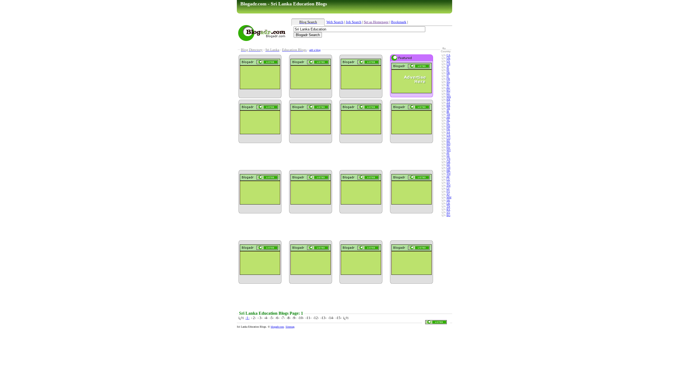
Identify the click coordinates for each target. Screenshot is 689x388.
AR (448, 117)
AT (447, 152)
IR (448, 111)
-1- (247, 318)
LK (448, 203)
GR (448, 161)
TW (449, 173)
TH (448, 114)
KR (448, 99)
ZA (448, 102)
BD (448, 144)
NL (448, 120)
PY (448, 191)
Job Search (353, 22)
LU (448, 179)
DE (448, 72)
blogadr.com (277, 326)
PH (448, 126)
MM (449, 197)
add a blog (315, 49)
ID (448, 84)
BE (448, 141)
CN (448, 64)
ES (448, 93)
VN (448, 158)
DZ (448, 164)
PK (448, 129)
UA (448, 135)
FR (448, 78)
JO (448, 194)
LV (448, 188)
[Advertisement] (357, 44)
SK (448, 200)
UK (448, 58)
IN (448, 69)
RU (448, 90)
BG (448, 215)
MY (449, 149)
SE (448, 155)
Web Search (334, 22)
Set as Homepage (376, 22)
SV (448, 182)
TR (448, 108)
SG (448, 81)
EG (448, 147)
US (448, 61)
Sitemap (290, 326)
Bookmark (398, 22)
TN (448, 206)
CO (448, 138)
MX (449, 96)
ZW (449, 185)
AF (448, 176)
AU (448, 87)
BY (448, 209)
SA (448, 132)
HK (448, 170)
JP (448, 66)
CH (448, 167)
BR (448, 105)
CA (448, 55)
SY (448, 212)
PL (448, 123)
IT (448, 75)
